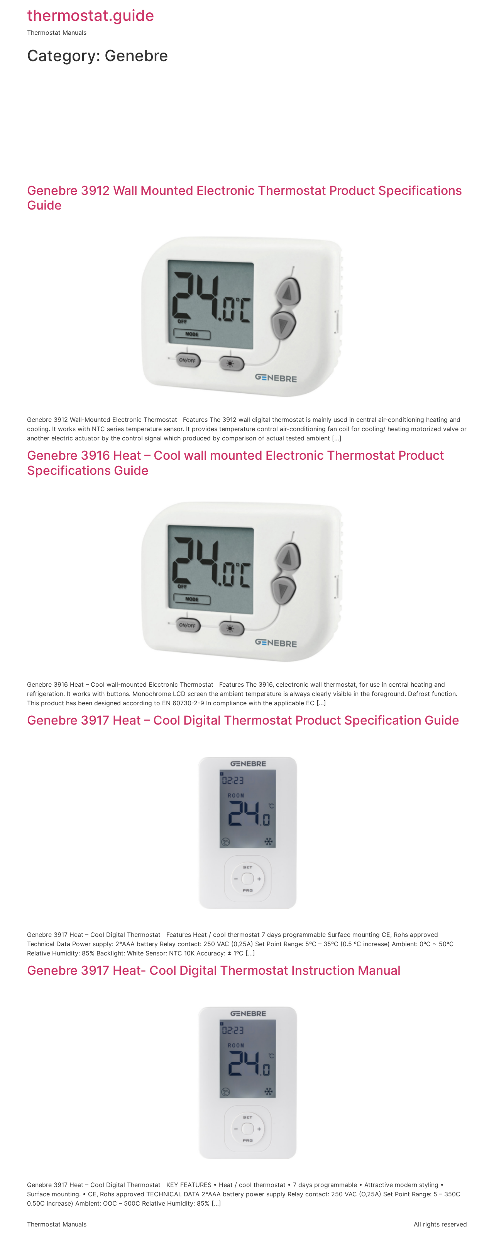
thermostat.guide (90, 15)
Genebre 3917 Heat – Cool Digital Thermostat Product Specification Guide (243, 720)
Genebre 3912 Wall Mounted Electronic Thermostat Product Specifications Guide (244, 198)
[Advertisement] (247, 125)
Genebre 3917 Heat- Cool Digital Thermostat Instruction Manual (214, 970)
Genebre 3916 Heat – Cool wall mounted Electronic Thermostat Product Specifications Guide (235, 463)
